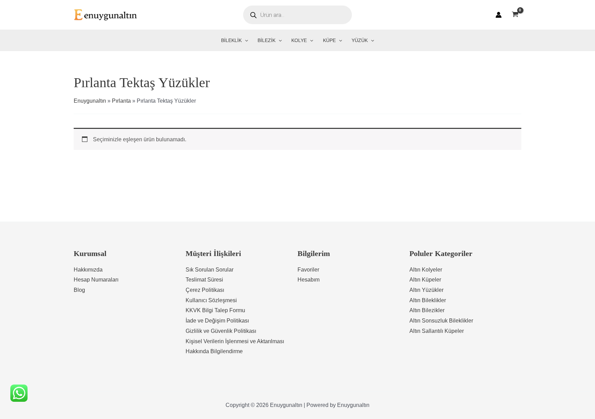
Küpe (329, 40)
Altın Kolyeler (425, 270)
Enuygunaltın (90, 101)
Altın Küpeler (425, 280)
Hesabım (309, 280)
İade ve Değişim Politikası (217, 321)
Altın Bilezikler (427, 310)
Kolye (299, 40)
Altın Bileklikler (427, 300)
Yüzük (360, 40)
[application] (245, 40)
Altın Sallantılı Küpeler (436, 331)
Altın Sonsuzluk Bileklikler (441, 321)
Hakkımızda (88, 270)
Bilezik (266, 40)
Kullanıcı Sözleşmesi (211, 300)
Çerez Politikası (205, 290)
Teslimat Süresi (204, 280)
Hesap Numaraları (96, 280)
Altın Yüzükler (426, 290)
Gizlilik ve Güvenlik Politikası (221, 331)
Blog (79, 290)
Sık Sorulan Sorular (209, 270)
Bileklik (231, 40)
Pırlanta (121, 101)
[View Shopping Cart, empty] (515, 15)
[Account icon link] (498, 15)
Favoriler (308, 270)
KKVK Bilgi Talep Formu (215, 310)
